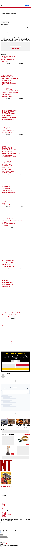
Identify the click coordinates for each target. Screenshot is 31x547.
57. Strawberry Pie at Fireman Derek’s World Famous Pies (9, 196)
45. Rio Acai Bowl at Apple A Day (5, 162)
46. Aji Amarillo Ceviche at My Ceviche (6, 163)
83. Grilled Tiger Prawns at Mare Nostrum (7, 284)
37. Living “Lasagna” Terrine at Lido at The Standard (8, 149)
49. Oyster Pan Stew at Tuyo (5, 167)
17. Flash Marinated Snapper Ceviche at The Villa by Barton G (10, 92)
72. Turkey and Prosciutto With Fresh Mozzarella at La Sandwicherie (11, 249)
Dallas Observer (4, 512)
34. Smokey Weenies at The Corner (6, 146)
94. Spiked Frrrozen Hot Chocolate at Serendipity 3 (8, 323)
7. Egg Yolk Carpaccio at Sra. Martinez (6, 75)
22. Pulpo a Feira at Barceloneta (5, 112)
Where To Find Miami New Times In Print (6, 486)
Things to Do (2, 531)
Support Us (27, 5)
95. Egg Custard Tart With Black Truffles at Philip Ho (8, 325)
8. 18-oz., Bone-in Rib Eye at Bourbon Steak (7, 76)
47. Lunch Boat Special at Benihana (6, 164)
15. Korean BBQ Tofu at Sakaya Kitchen (6, 89)
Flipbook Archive (4, 508)
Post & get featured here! (25, 434)
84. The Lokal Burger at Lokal (5, 286)
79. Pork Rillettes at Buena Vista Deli (6, 264)
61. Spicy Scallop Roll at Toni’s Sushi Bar (7, 203)
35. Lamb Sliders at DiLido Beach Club (6, 147)
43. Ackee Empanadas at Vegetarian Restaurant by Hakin (9, 160)
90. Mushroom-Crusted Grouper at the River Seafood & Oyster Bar (10, 312)
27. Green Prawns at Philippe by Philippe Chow (7, 123)
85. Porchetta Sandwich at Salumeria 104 (7, 290)
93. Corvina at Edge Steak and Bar (6, 321)
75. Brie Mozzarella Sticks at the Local (6, 255)
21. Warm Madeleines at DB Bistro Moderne (7, 111)
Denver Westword (4, 513)
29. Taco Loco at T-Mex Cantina (5, 126)
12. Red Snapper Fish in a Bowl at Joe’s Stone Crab (8, 83)
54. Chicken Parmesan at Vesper (5, 188)
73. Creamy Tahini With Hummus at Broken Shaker (8, 251)
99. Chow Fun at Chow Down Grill (6, 345)
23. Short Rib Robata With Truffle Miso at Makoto (8, 113)
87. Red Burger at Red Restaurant (6, 294)
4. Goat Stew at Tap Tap (4, 57)
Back (1, 542)
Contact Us (3, 504)
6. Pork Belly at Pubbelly (4, 61)
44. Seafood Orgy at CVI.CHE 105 (6, 161)
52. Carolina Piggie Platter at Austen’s (6, 172)
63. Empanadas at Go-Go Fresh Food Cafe (7, 218)
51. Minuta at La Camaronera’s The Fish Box (7, 171)
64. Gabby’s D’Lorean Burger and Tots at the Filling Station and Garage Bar (12, 220)
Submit (4, 542)
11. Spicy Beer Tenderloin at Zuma (6, 82)
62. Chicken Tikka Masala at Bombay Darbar (7, 204)
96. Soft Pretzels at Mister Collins (5, 327)
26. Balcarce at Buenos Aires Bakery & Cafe (7, 119)
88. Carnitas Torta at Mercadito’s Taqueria (7, 296)
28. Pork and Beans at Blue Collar (6, 125)
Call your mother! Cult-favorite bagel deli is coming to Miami (15, 7)
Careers (3, 507)
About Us (3, 503)
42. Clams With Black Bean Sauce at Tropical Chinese (8, 156)
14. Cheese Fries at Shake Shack (5, 88)
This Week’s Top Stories (4, 533)
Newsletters (3, 505)
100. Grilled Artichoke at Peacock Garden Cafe (7, 347)
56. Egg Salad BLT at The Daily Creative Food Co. (8, 192)
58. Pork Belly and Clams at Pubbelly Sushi (7, 198)
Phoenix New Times (4, 515)
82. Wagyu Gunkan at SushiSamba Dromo (7, 282)
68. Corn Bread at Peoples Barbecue (6, 230)
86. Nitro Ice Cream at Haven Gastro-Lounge (7, 292)
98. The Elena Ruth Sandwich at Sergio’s (7, 343)
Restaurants (3, 11)
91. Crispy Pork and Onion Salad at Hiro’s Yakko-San (8, 314)
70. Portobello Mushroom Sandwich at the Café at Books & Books (10, 233)
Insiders (2, 532)
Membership (3, 509)
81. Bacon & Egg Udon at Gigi (5, 280)
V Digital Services (4, 516)
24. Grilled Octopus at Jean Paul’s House (7, 115)
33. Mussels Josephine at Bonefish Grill (6, 132)
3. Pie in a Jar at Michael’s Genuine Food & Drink (8, 56)
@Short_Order (15, 349)
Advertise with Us (4, 498)
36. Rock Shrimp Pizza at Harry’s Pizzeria (7, 148)
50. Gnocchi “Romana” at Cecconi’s (6, 169)
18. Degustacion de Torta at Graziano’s (6, 94)
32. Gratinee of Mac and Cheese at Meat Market (8, 130)
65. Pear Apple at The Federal (5, 222)
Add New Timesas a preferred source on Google (5, 22)
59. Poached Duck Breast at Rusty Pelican (7, 199)
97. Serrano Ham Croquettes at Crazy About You (8, 341)
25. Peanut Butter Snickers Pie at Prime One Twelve (8, 117)
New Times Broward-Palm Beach (6, 514)
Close (1, 546)
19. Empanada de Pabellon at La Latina (6, 96)
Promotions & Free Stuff (5, 497)
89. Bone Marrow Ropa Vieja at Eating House (7, 310)
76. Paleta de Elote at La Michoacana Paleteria (7, 260)
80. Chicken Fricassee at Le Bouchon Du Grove (7, 266)
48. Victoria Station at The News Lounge (6, 165)
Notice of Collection (3, 543)
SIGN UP (15, 48)
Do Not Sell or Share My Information (6, 521)
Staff (2, 506)
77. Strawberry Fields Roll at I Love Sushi (7, 262)
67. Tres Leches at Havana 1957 (5, 225)
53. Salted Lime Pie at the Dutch (5, 186)
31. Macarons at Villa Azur (5, 128)
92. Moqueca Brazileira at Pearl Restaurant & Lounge (8, 316)
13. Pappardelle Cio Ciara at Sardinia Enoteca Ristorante (9, 84)
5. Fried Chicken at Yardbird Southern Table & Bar (8, 59)
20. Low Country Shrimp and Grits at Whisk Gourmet (9, 110)
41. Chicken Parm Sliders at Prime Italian (7, 155)
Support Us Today (15, 369)
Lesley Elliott (3, 18)
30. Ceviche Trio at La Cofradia (5, 127)
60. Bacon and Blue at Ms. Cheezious (6, 201)
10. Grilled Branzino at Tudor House (6, 80)
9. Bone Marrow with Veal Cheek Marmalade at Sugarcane (9, 78)
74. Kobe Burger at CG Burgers (5, 253)
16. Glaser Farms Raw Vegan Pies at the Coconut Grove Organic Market (11, 90)
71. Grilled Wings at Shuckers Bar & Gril (7, 235)
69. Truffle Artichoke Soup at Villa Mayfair (7, 232)
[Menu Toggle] (1, 5)
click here (16, 30)
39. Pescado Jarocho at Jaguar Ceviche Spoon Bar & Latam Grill (10, 153)
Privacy (10, 543)
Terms (7, 543)
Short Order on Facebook (6, 349)
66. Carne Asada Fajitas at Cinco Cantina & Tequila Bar (9, 223)
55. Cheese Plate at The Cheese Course (6, 190)
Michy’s (15, 34)
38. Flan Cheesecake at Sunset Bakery (6, 151)
